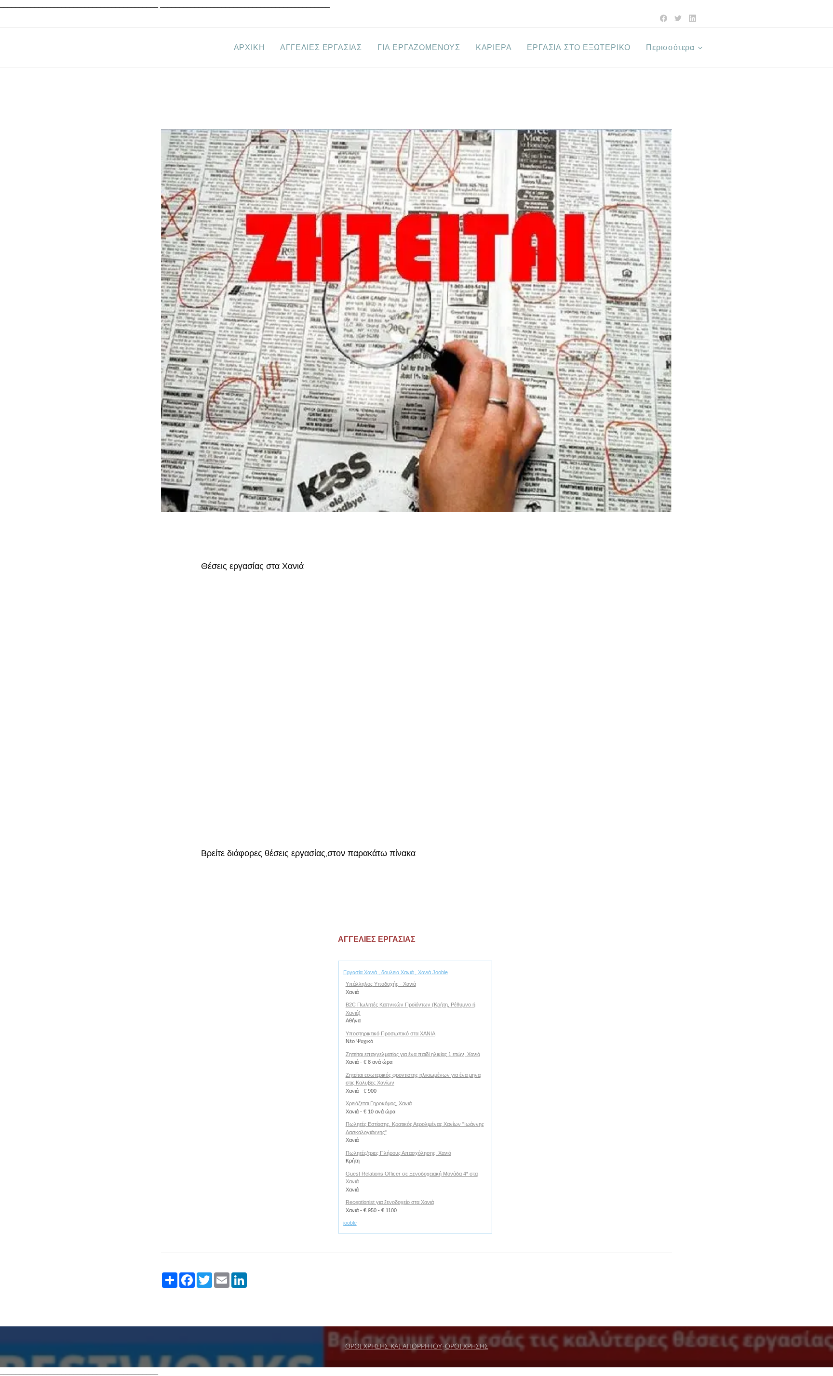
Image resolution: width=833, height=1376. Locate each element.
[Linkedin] (692, 18)
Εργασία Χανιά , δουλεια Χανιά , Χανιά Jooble (395, 972)
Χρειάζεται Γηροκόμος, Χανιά (379, 1103)
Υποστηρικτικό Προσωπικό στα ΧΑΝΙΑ (390, 1033)
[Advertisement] (416, 717)
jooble (350, 1223)
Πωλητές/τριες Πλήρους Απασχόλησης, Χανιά (398, 1153)
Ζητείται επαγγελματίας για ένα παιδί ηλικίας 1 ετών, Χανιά (413, 1054)
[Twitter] (678, 18)
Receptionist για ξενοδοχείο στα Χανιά (390, 1202)
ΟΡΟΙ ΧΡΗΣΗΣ (466, 1346)
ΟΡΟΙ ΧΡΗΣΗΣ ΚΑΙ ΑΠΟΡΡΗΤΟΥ (393, 1346)
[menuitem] (252, 48)
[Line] (664, 18)
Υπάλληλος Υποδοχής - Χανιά (381, 984)
